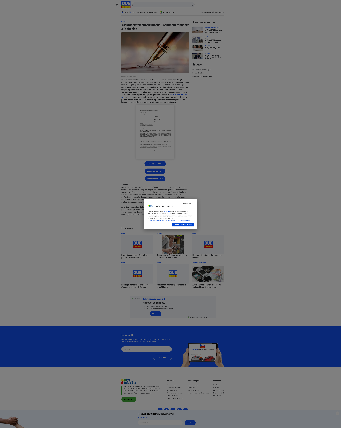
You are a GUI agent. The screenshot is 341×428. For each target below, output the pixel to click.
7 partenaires (166, 211)
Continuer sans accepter (185, 203)
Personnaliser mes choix (183, 220)
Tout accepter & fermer (183, 224)
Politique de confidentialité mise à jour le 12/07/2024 (161, 220)
